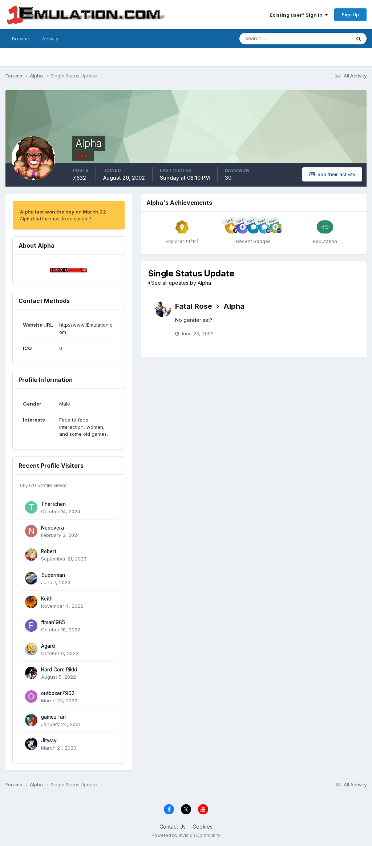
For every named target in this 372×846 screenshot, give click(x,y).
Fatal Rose (193, 306)
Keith (47, 599)
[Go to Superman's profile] (31, 578)
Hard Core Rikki (59, 670)
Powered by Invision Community (186, 835)
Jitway (49, 740)
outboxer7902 (57, 693)
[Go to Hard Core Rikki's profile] (31, 673)
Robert (48, 551)
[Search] (359, 38)
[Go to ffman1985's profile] (31, 625)
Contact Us (172, 826)
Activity (50, 38)
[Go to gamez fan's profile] (31, 720)
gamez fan (53, 717)
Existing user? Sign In (297, 15)
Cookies (203, 826)
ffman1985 (53, 622)
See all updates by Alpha (180, 283)
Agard (48, 646)
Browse (20, 38)
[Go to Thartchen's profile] (31, 507)
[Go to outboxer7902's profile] (31, 696)
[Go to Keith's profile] (31, 602)
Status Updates (324, 38)
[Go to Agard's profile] (31, 649)
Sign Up (350, 14)
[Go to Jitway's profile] (31, 744)
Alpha (233, 306)
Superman (53, 575)
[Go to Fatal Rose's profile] (163, 309)
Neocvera (52, 528)
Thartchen (53, 504)
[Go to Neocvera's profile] (31, 531)
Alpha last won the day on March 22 (63, 212)
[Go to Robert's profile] (31, 554)
